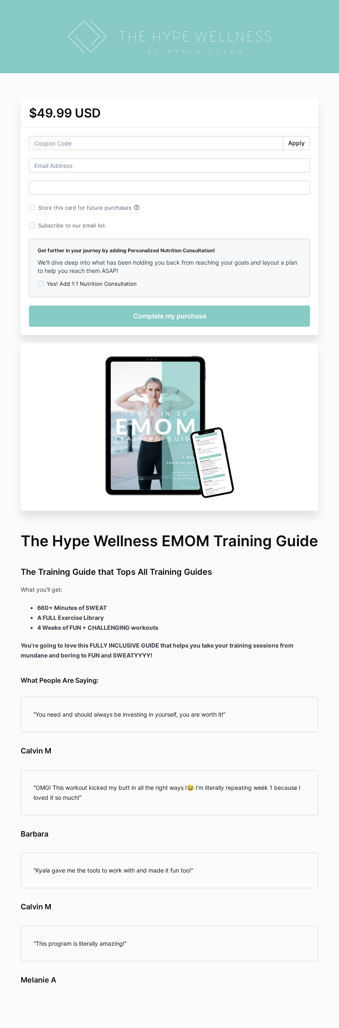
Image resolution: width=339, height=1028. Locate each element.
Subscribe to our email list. (72, 225)
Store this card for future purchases (89, 207)
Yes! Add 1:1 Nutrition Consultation (92, 283)
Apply (296, 142)
